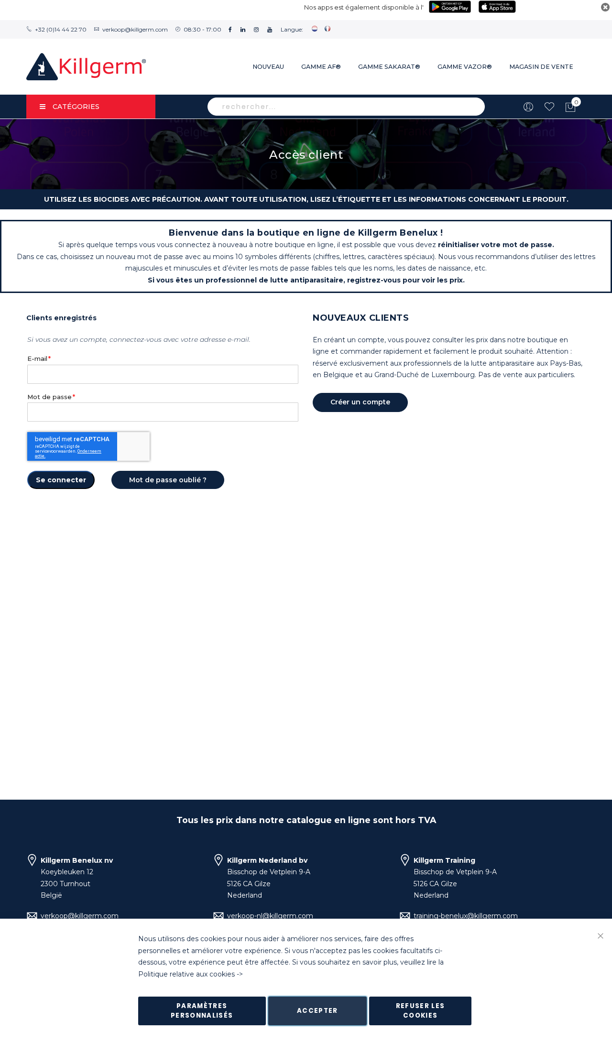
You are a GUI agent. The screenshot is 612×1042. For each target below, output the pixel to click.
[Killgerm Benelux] (86, 67)
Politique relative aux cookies (186, 974)
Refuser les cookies (420, 1010)
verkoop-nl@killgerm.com (270, 916)
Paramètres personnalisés (202, 1010)
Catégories (76, 106)
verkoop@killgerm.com (135, 29)
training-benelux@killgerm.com (466, 916)
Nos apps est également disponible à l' (364, 7)
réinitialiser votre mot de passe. (496, 244)
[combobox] (346, 106)
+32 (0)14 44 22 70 (61, 29)
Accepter (317, 1010)
